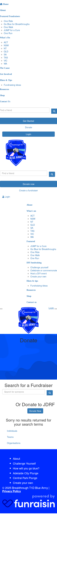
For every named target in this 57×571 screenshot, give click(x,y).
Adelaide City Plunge (25, 473)
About (16, 458)
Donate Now (35, 410)
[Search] (52, 174)
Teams (10, 436)
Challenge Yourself (24, 463)
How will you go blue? (26, 468)
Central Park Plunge (25, 478)
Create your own (23, 483)
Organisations (13, 442)
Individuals (12, 430)
